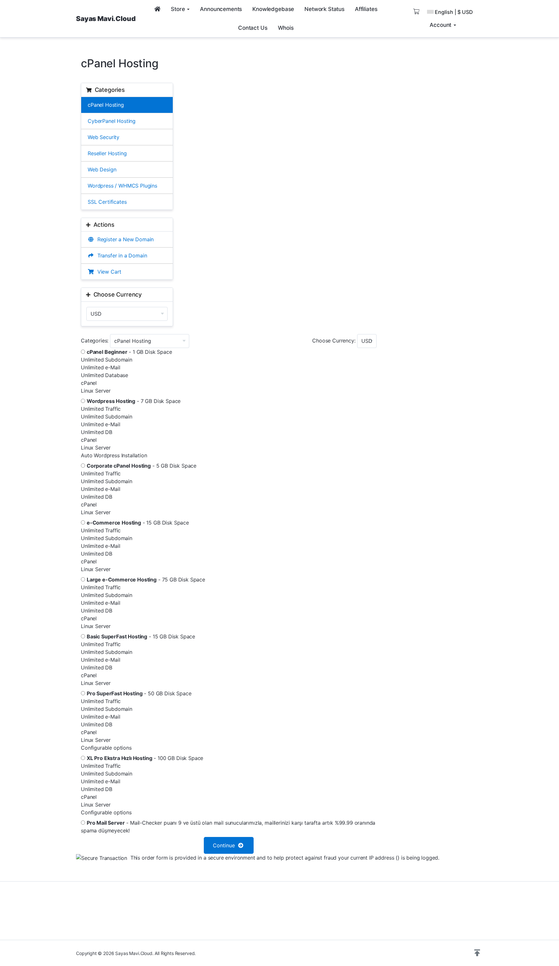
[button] (477, 953)
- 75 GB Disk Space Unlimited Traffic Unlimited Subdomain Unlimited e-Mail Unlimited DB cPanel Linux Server (143, 602)
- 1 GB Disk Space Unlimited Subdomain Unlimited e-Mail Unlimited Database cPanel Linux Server (126, 371)
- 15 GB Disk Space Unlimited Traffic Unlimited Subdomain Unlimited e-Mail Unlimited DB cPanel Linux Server (135, 545)
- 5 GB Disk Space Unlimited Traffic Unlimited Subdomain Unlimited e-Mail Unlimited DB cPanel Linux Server (138, 489)
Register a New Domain (124, 239)
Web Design (102, 169)
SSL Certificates (107, 202)
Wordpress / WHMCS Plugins (122, 185)
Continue (225, 845)
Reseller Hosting (107, 153)
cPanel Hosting (106, 105)
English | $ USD (454, 12)
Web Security (103, 137)
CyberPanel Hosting (112, 121)
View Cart (107, 271)
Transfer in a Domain (120, 255)
